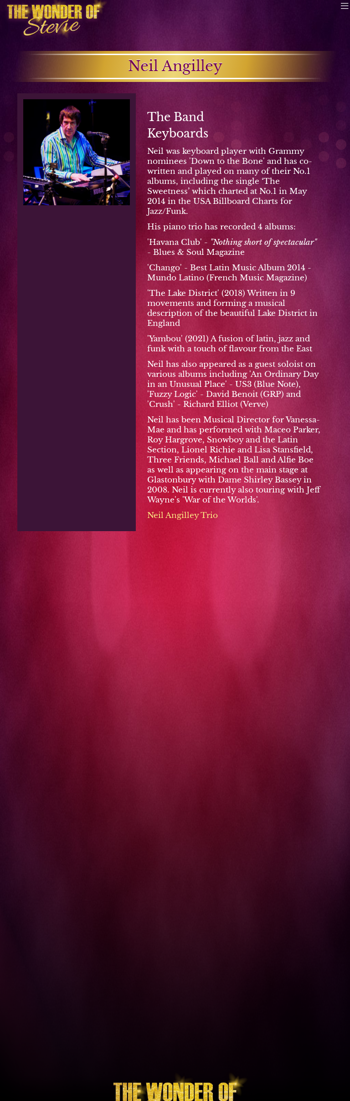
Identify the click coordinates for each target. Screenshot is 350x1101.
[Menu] (345, 5)
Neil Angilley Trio (182, 515)
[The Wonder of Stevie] (53, 21)
